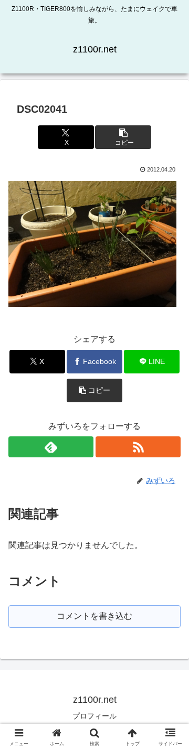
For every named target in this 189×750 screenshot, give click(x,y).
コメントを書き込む (94, 616)
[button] (123, 137)
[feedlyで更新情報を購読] (50, 446)
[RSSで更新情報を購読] (138, 446)
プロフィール (94, 716)
